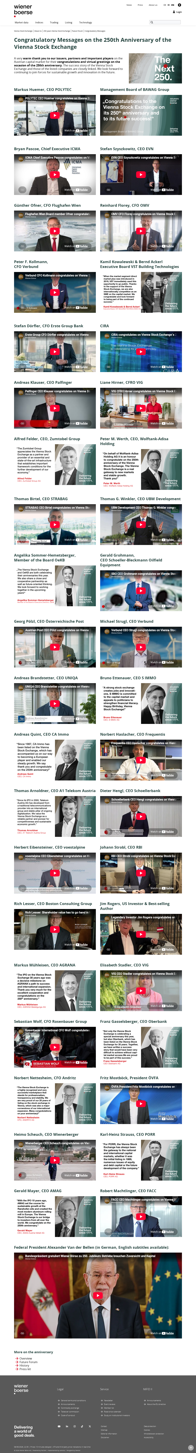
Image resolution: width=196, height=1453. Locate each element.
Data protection (150, 1426)
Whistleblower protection (154, 1434)
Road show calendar (112, 1411)
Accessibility (149, 1437)
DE (165, 5)
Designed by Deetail (73, 1450)
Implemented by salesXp (56, 1450)
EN (172, 5)
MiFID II (147, 1389)
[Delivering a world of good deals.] (24, 1430)
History (24, 1365)
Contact (104, 1426)
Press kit (25, 1369)
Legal (60, 1389)
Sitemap (104, 1430)
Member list (109, 1408)
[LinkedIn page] (67, 1426)
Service (104, 1389)
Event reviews (109, 1404)
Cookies (147, 1430)
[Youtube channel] (59, 1426)
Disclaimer (105, 1437)
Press (140, 5)
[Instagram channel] (75, 1426)
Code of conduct (68, 1415)
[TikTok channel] (82, 1426)
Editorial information (109, 1434)
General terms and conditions (73, 1400)
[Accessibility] (179, 5)
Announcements (68, 1404)
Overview (26, 1358)
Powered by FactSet (39, 1450)
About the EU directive (156, 1404)
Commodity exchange (70, 1408)
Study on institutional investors (117, 1415)
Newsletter (108, 1400)
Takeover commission (70, 1411)
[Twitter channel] (90, 1426)
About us (153, 5)
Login (179, 11)
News (129, 5)
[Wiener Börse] (23, 10)
